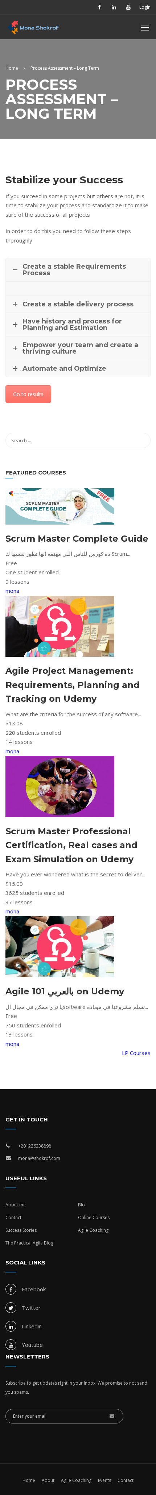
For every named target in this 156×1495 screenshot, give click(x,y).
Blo (81, 1205)
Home (28, 1480)
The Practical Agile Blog (29, 1243)
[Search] (141, 440)
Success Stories (21, 1230)
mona (12, 590)
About (48, 1480)
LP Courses (136, 1052)
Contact (13, 1217)
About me (15, 1205)
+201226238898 (34, 1146)
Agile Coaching (93, 1230)
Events (104, 1480)
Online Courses (94, 1217)
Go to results (28, 394)
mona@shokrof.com (39, 1158)
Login (145, 7)
